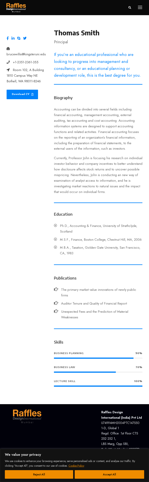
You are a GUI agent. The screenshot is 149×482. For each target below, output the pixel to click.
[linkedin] (13, 39)
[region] (74, 465)
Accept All (109, 474)
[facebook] (8, 39)
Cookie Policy (76, 466)
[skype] (18, 39)
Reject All (39, 474)
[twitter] (25, 39)
